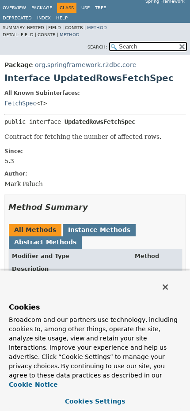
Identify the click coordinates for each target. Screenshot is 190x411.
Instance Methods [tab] (99, 229)
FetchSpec (20, 103)
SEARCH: (97, 47)
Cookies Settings (95, 401)
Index (44, 17)
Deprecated (17, 17)
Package (41, 7)
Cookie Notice (33, 384)
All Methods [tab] (35, 229)
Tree (100, 7)
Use (85, 7)
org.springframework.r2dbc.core (86, 64)
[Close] (165, 287)
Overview (14, 7)
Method (97, 27)
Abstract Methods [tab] (45, 242)
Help (62, 17)
